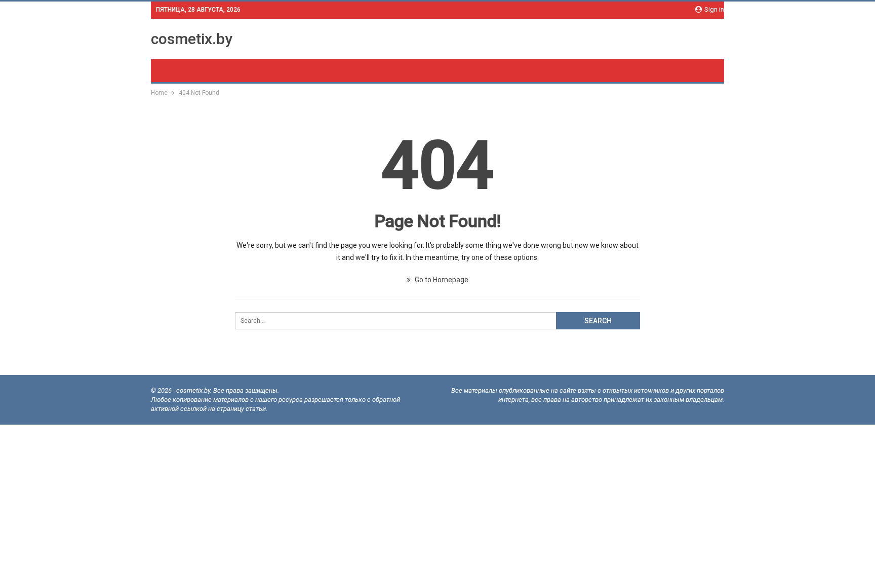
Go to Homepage (440, 280)
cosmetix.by (191, 39)
